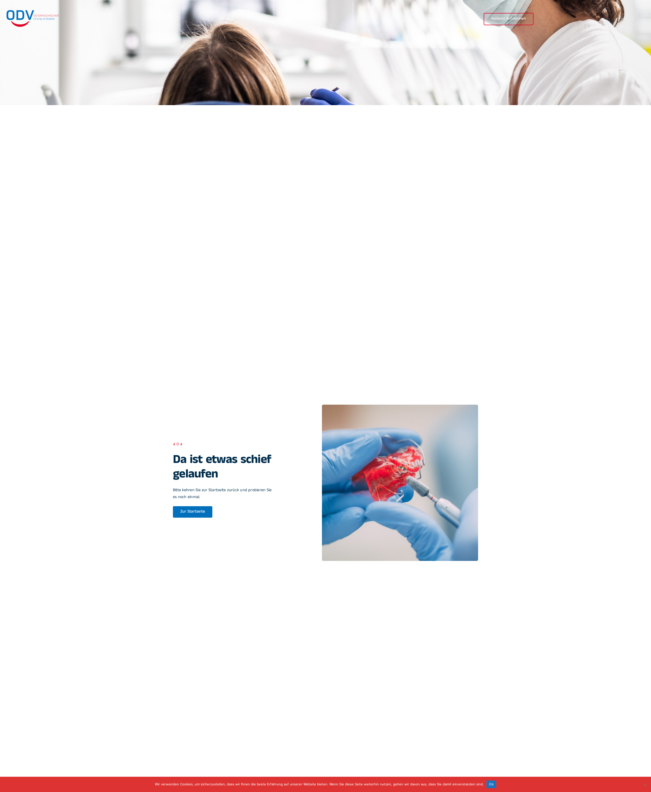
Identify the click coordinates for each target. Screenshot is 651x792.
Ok (491, 784)
